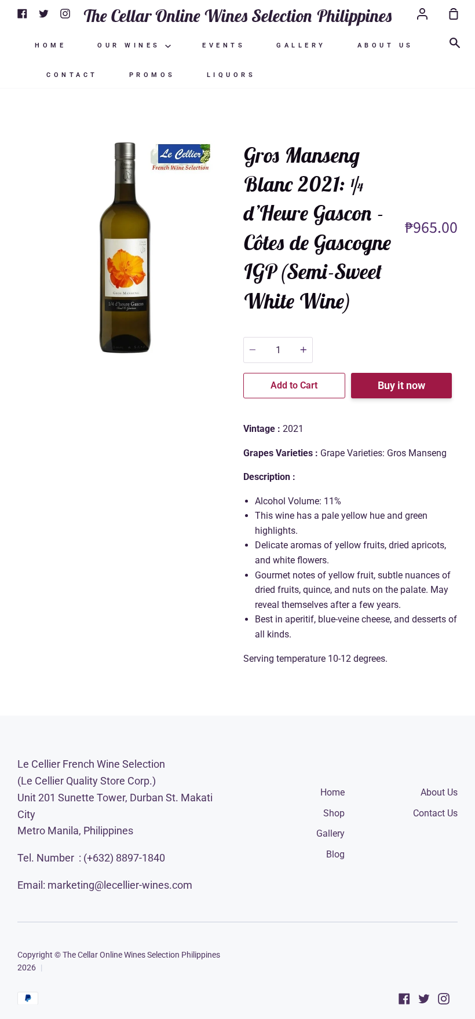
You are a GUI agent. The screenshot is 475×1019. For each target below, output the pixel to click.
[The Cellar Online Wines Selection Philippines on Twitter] (424, 999)
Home (50, 45)
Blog (335, 854)
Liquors (231, 75)
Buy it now (401, 385)
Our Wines (131, 45)
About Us (385, 45)
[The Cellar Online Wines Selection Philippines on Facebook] (404, 999)
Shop (334, 813)
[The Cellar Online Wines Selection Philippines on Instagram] (444, 999)
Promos (152, 75)
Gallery (301, 45)
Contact (72, 75)
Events (223, 45)
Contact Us (435, 813)
